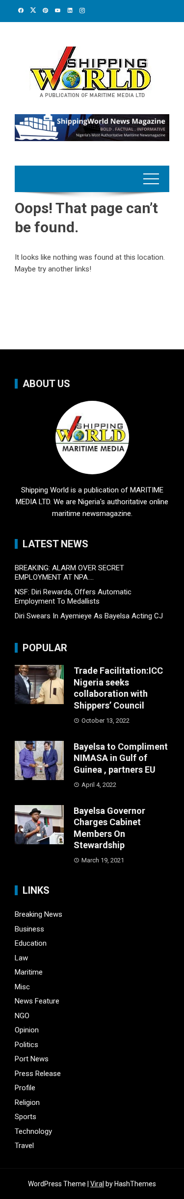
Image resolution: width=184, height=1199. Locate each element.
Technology (33, 1131)
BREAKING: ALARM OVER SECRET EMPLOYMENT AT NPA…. (69, 572)
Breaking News (38, 914)
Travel (24, 1145)
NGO (22, 1015)
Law (21, 958)
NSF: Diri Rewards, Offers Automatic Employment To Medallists (73, 596)
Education (31, 943)
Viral (97, 1184)
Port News (32, 1058)
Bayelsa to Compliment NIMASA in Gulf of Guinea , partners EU (121, 758)
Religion (27, 1102)
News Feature (37, 1001)
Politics (26, 1044)
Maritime (29, 972)
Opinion (27, 1030)
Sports (25, 1116)
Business (29, 929)
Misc (22, 986)
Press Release (38, 1073)
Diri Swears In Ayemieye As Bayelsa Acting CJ (89, 616)
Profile (25, 1087)
